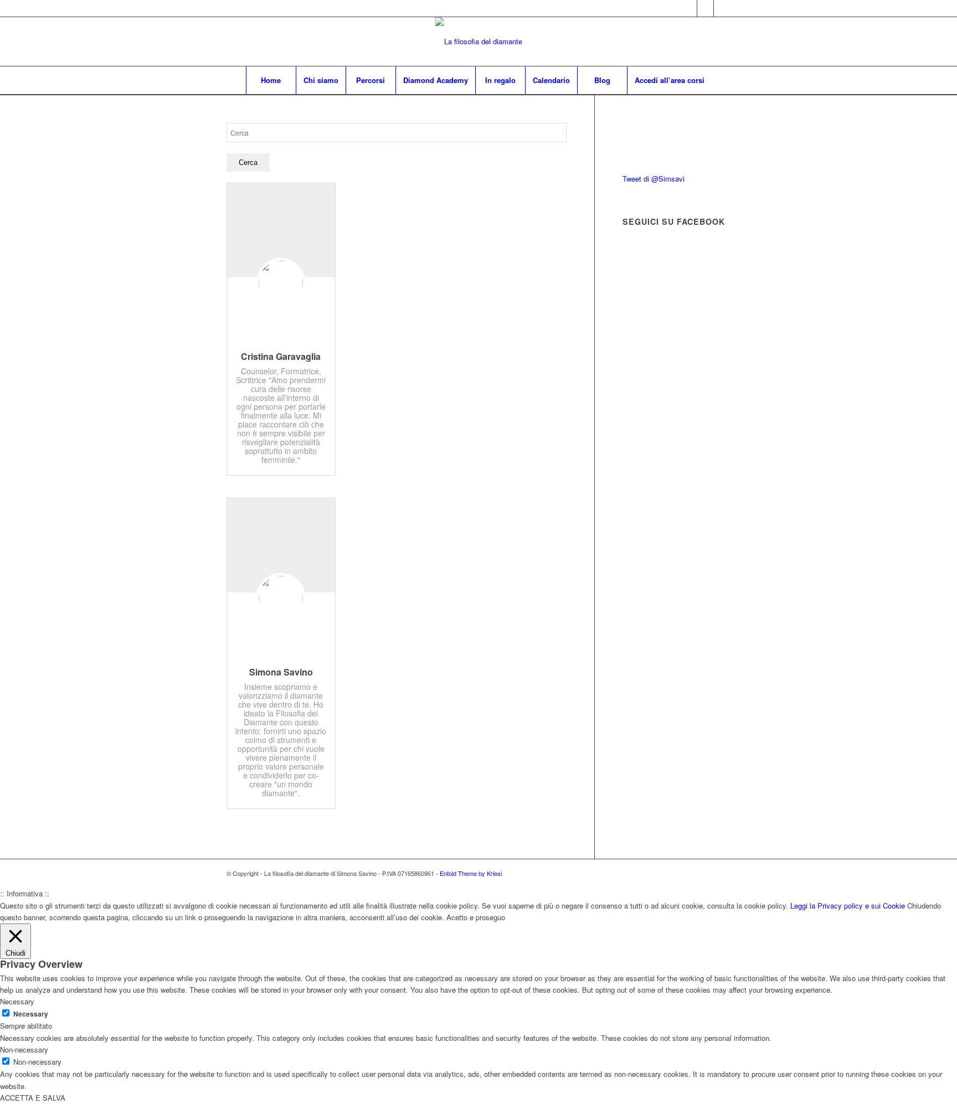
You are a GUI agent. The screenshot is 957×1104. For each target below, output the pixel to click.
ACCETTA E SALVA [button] (32, 1097)
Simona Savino (281, 672)
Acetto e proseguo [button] (475, 917)
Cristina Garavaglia (281, 356)
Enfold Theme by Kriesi (471, 873)
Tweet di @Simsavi (653, 178)
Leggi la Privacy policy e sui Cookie (847, 905)
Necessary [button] (17, 1001)
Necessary (30, 1014)
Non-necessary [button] (24, 1049)
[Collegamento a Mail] (722, 8)
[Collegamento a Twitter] (689, 8)
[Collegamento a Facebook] (705, 8)
